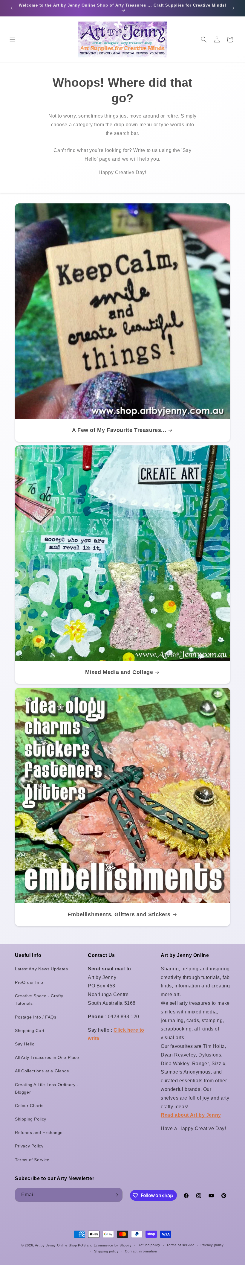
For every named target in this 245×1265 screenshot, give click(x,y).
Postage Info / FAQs (35, 1017)
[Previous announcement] (11, 8)
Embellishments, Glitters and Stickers (119, 914)
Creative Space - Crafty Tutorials (39, 999)
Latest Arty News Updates (41, 968)
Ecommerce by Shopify (113, 1245)
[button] (12, 39)
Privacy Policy (29, 1146)
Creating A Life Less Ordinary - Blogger (47, 1088)
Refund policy (149, 1245)
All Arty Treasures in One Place (47, 1057)
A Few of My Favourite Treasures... (119, 430)
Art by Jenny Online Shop (56, 1245)
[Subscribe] (115, 1195)
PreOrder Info (29, 982)
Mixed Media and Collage (119, 672)
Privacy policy (212, 1245)
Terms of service (180, 1245)
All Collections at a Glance (42, 1070)
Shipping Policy (30, 1119)
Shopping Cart (30, 1030)
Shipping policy (106, 1251)
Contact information (141, 1251)
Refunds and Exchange (39, 1132)
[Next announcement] (233, 8)
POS (81, 1245)
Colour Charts (29, 1105)
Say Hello (24, 1044)
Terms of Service (32, 1159)
